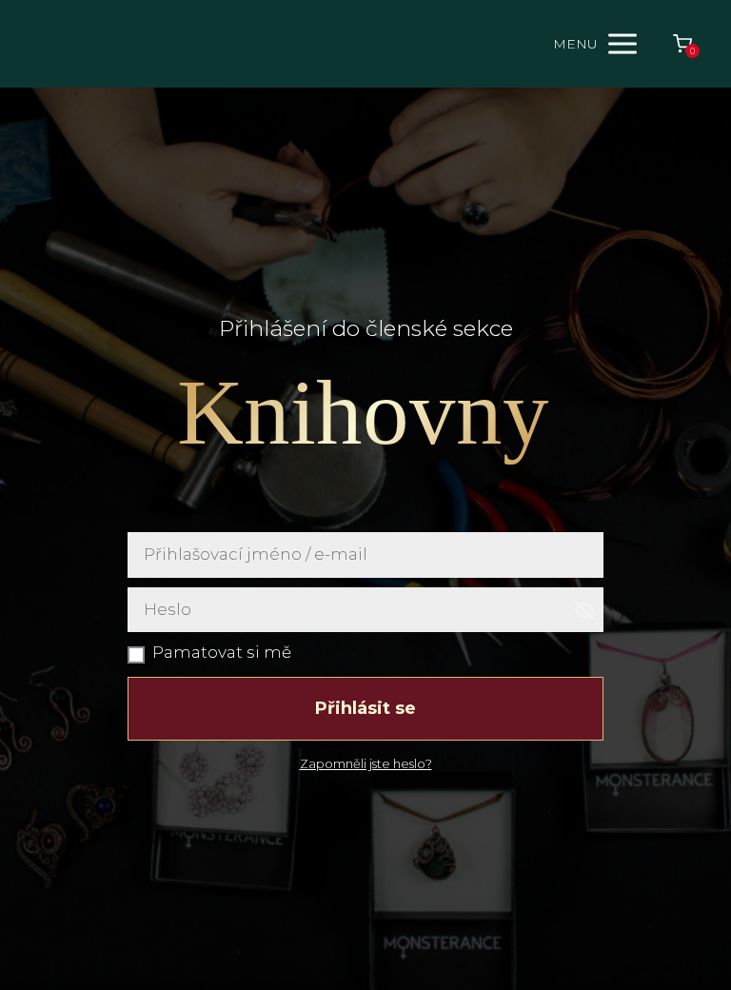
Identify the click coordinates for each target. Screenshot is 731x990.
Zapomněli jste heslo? (366, 763)
